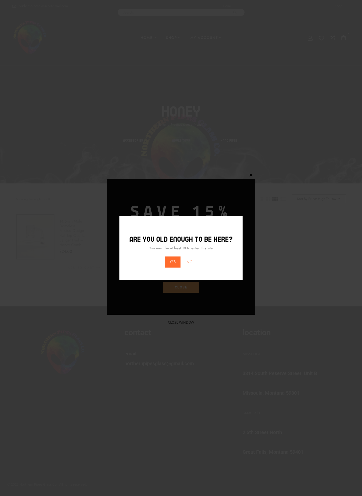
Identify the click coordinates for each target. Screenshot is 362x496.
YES (173, 261)
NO (190, 261)
